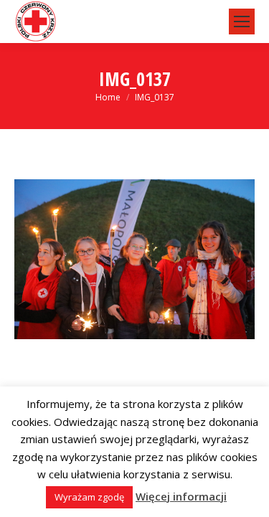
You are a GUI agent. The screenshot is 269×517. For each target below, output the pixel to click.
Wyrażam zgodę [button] (89, 496)
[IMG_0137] (134, 259)
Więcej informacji (181, 496)
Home (108, 97)
